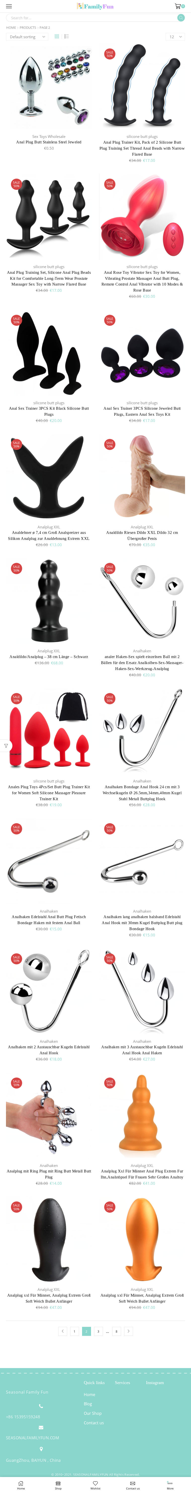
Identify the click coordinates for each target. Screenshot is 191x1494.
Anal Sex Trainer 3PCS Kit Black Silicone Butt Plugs (49, 411)
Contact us (94, 1423)
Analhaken (142, 650)
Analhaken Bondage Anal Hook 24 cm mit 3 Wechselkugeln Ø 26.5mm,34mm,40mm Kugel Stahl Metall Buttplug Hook (142, 793)
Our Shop (93, 1413)
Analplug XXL (49, 526)
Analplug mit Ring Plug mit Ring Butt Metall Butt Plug (49, 1174)
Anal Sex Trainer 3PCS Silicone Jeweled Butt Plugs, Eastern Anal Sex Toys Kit (142, 411)
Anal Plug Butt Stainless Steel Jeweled (48, 142)
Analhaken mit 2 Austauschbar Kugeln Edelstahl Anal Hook (49, 1050)
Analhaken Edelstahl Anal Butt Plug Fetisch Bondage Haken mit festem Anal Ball (49, 920)
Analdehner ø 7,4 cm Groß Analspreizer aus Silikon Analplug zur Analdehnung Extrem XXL (49, 535)
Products (28, 27)
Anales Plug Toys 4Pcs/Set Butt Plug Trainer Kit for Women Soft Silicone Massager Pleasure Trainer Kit (49, 793)
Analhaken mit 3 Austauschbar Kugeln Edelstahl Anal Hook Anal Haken (142, 1050)
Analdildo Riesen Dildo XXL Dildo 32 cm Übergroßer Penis (142, 535)
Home (11, 27)
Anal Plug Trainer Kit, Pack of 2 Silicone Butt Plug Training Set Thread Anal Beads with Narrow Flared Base (142, 148)
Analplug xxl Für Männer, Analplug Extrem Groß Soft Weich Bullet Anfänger (49, 1298)
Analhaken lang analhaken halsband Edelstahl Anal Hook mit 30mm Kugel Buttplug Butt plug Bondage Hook (142, 923)
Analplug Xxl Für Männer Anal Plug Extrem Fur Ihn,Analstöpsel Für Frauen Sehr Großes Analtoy (142, 1174)
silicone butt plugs (142, 136)
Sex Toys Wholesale (48, 136)
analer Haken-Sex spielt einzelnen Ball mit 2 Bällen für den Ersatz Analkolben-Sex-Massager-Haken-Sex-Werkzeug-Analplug (142, 663)
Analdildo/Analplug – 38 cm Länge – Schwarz (48, 657)
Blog (88, 1404)
